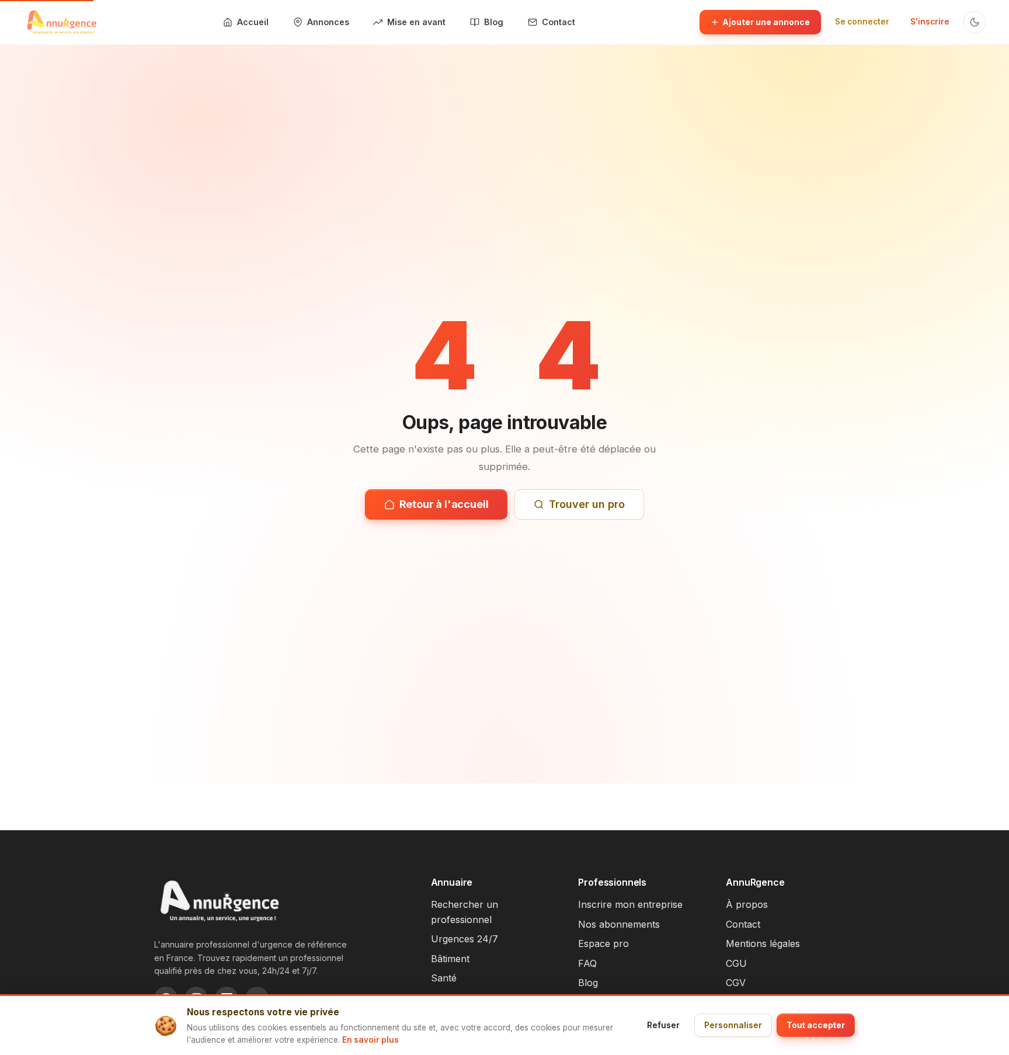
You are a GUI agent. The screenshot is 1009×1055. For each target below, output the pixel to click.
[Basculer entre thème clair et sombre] (974, 22)
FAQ (587, 963)
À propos (747, 904)
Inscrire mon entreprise (630, 904)
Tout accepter (816, 1025)
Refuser (663, 1025)
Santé (444, 978)
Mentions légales (763, 943)
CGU (736, 963)
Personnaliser (733, 1025)
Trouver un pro (587, 504)
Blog (588, 982)
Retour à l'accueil (444, 504)
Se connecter (862, 21)
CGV (736, 982)
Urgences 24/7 (464, 939)
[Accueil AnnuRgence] (61, 22)
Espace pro (603, 943)
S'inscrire (929, 21)
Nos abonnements (619, 924)
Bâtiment (450, 959)
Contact (743, 924)
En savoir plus (370, 1039)
